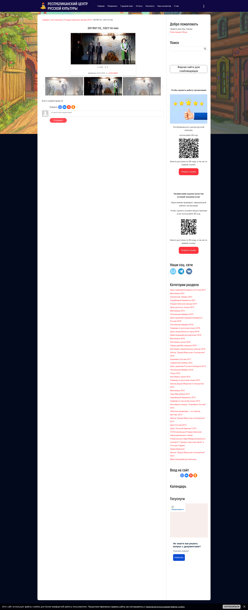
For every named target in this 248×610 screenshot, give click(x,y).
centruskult (113, 73)
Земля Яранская (177, 449)
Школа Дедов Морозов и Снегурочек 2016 (187, 385)
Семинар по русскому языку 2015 (185, 401)
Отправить (58, 120)
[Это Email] (173, 271)
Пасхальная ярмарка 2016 (181, 370)
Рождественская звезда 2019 (78, 20)
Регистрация (175, 32)
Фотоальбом (57, 20)
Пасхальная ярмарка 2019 (181, 314)
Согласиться (231, 607)
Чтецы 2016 (175, 373)
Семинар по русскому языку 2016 (185, 380)
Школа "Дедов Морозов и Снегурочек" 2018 (187, 354)
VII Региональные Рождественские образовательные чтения (186, 433)
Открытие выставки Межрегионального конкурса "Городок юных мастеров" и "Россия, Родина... (188, 442)
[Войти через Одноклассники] (73, 107)
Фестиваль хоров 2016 (180, 377)
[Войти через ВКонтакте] (64, 107)
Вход (185, 32)
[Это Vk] (189, 271)
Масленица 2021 (177, 293)
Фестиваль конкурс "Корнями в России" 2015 (188, 406)
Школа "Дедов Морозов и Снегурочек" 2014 (187, 454)
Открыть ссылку (188, 172)
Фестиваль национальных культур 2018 (187, 349)
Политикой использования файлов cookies (165, 607)
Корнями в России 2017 (180, 359)
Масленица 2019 (177, 311)
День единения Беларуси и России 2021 (188, 290)
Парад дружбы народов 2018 (183, 345)
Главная (45, 20)
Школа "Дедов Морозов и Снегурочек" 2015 (187, 420)
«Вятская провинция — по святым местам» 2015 (185, 413)
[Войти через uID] (60, 107)
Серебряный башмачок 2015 (183, 397)
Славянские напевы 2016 (181, 363)
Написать (179, 557)
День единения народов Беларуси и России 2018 (186, 319)
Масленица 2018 (177, 338)
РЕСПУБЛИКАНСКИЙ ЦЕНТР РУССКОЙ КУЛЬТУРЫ (68, 6)
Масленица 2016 (177, 390)
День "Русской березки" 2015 (183, 428)
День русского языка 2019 (182, 307)
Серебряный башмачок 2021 (183, 300)
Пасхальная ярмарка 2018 (181, 324)
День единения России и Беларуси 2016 (188, 366)
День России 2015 (178, 425)
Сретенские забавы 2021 (181, 297)
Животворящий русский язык (183, 459)
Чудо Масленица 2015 (180, 394)
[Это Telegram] (181, 271)
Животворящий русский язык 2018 (185, 335)
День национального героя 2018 (184, 331)
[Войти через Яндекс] (69, 107)
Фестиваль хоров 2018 (180, 342)
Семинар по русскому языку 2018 (185, 328)
